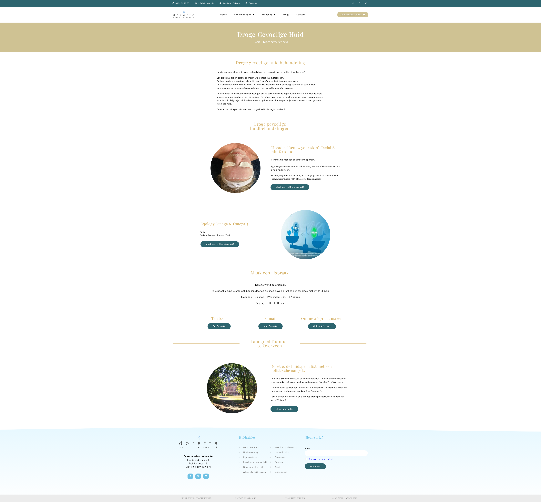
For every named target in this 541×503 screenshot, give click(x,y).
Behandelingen (242, 14)
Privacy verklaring (245, 498)
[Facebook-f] (190, 476)
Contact (300, 14)
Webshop (266, 14)
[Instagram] (198, 476)
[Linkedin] (206, 476)
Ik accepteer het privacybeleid (320, 459)
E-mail (307, 448)
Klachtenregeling (295, 498)
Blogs (286, 14)
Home (223, 14)
